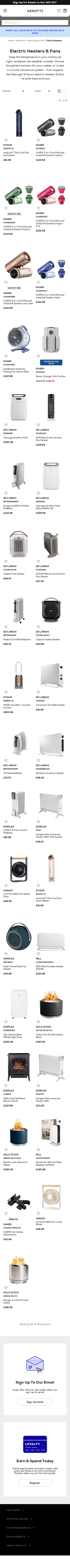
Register (35, 1482)
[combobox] (35, 22)
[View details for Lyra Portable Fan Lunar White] (51, 1195)
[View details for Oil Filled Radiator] (18, 742)
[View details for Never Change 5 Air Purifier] (51, 337)
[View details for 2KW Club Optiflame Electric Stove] (18, 1067)
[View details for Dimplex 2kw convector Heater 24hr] (51, 1067)
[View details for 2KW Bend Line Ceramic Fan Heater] (51, 406)
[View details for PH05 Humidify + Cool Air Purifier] (18, 673)
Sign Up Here (35, 1401)
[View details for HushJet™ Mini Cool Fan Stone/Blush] (51, 867)
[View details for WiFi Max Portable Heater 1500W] (51, 935)
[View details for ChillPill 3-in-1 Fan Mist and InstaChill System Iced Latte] (18, 263)
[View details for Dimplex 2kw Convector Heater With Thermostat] (51, 803)
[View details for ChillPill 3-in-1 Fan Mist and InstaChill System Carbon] (51, 121)
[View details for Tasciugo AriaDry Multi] (18, 406)
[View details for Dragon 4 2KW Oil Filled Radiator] (18, 474)
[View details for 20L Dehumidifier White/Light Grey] (18, 1003)
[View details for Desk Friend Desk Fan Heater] (18, 935)
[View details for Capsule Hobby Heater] (51, 608)
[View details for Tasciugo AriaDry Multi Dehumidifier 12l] (51, 474)
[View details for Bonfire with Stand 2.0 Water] (18, 1131)
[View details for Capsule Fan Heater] (18, 542)
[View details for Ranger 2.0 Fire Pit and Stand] (18, 1269)
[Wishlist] (59, 10)
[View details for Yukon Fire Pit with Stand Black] (51, 1003)
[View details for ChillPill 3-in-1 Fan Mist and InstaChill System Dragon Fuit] (51, 189)
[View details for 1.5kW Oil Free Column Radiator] (18, 803)
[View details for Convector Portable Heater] (51, 673)
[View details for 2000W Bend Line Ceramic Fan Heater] (51, 542)
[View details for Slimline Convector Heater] (51, 742)
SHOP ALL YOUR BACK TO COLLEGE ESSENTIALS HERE (35, 32)
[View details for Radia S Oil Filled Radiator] (18, 608)
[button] (35, 1510)
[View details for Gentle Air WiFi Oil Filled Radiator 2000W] (51, 1131)
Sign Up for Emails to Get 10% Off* (35, 2)
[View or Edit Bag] (65, 11)
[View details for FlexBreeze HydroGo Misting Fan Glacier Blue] (18, 337)
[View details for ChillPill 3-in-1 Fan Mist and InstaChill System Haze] (51, 263)
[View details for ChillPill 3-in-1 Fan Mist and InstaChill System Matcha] (18, 189)
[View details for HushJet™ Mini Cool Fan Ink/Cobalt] (18, 121)
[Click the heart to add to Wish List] (6, 140)
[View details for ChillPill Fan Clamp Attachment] (18, 1195)
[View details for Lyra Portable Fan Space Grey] (18, 867)
